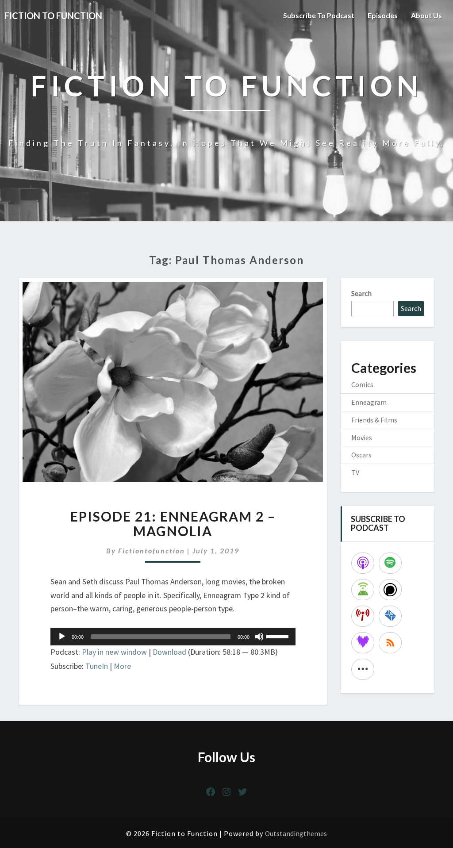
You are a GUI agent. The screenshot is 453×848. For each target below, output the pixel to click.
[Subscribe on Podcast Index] (362, 616)
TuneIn (96, 666)
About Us (426, 15)
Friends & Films (374, 419)
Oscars (361, 454)
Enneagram (369, 402)
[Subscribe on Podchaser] (390, 589)
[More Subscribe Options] (362, 669)
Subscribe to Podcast (318, 15)
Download (169, 652)
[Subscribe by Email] (390, 616)
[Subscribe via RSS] (390, 642)
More (122, 666)
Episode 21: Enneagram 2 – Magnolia (173, 523)
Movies (361, 437)
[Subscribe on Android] (362, 589)
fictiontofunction (151, 550)
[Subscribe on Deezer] (362, 642)
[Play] (62, 636)
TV (355, 472)
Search (361, 293)
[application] (173, 636)
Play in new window (114, 652)
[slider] (278, 636)
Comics (362, 384)
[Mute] (259, 636)
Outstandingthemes (296, 833)
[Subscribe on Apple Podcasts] (362, 563)
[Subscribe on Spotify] (390, 563)
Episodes (383, 15)
